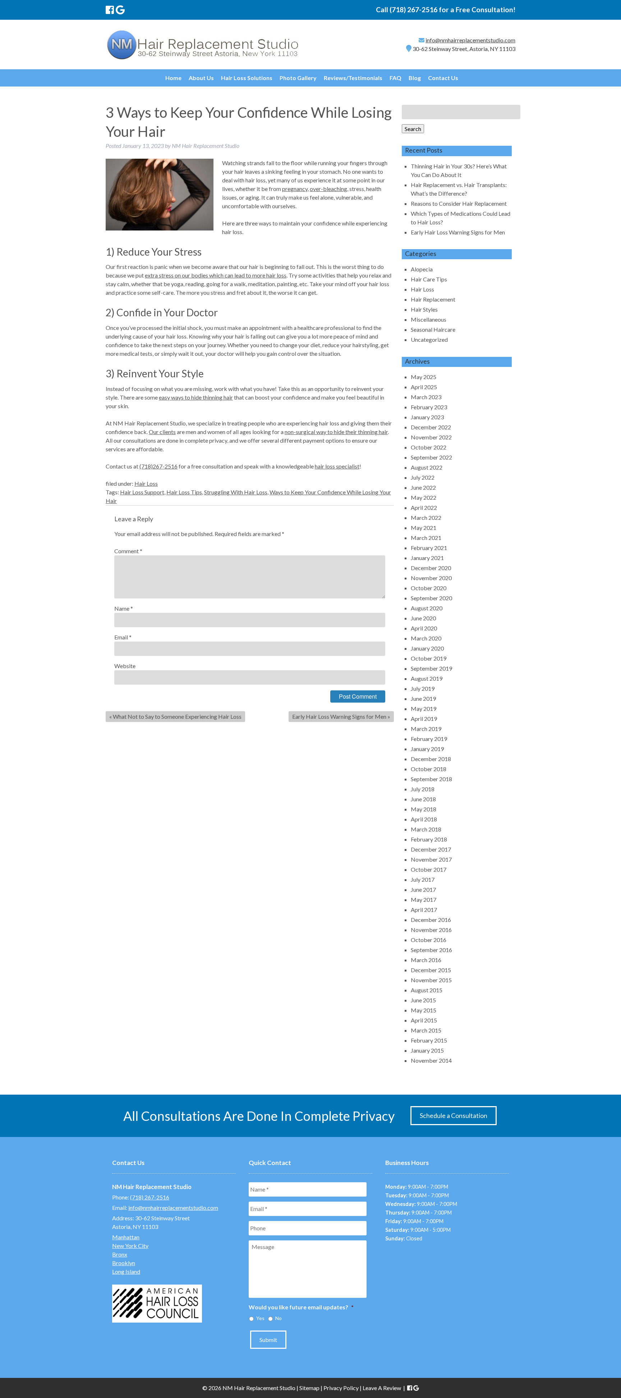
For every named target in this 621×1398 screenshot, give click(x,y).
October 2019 (428, 658)
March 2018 (426, 829)
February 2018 (429, 839)
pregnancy (295, 188)
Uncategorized (429, 339)
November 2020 (431, 577)
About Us (201, 77)
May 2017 (423, 899)
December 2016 (431, 919)
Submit (268, 1339)
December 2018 (431, 758)
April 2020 (424, 628)
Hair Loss (146, 483)
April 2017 (424, 909)
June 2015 (423, 1000)
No (278, 1318)
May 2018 (423, 809)
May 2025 (423, 376)
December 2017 (431, 849)
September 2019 (431, 668)
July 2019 (422, 688)
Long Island (126, 1271)
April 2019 (424, 718)
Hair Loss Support (142, 492)
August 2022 (426, 467)
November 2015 (431, 980)
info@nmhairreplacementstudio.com (470, 40)
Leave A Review (382, 1387)
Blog (415, 77)
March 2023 (426, 396)
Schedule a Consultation (453, 1115)
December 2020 (431, 567)
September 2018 (431, 778)
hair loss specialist (337, 466)
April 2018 (424, 819)
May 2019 (423, 708)
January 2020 (427, 648)
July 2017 (422, 879)
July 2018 (422, 789)
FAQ (395, 77)
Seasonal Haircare (433, 329)
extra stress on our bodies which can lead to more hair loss (215, 275)
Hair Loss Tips (184, 492)
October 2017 (428, 869)
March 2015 (426, 1030)
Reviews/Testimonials (353, 77)
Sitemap (309, 1387)
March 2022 (426, 517)
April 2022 (424, 507)
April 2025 (424, 386)
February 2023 (429, 407)
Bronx (119, 1254)
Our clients (162, 431)
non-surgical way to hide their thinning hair (336, 431)
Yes (260, 1318)
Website (124, 665)
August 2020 (426, 608)
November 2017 (431, 859)
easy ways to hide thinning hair (196, 397)
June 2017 (423, 889)
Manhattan (125, 1237)
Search (413, 128)
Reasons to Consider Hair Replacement (459, 203)
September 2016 (431, 949)
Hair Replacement (433, 299)
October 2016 (428, 939)
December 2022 (431, 427)
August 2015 (426, 990)
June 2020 (423, 618)
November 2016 (431, 929)
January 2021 (427, 557)
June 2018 (423, 799)
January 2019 (427, 748)
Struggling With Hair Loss (235, 492)
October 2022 (428, 447)
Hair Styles (424, 309)
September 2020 (431, 598)
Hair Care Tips (429, 279)
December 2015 (431, 969)
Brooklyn (123, 1262)
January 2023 (427, 417)
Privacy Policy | (343, 1387)
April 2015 (424, 1020)
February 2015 (429, 1040)
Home (173, 77)
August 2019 (426, 678)
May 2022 (423, 497)
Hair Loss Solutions (246, 77)
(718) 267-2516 (413, 9)
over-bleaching (328, 188)
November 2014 (431, 1060)
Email (123, 637)
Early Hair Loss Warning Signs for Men (339, 716)
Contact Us (443, 77)
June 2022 (423, 487)
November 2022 (431, 437)
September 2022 (431, 457)
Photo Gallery (298, 77)
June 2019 (423, 698)
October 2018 (428, 768)
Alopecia (422, 269)
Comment (128, 550)
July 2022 (422, 477)
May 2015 (423, 1010)
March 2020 (426, 638)
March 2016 (426, 959)
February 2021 (429, 547)
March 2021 (426, 537)
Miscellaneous (428, 319)
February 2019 (429, 738)
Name (123, 608)
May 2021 (423, 527)
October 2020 (428, 587)
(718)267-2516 (158, 466)
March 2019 (426, 728)
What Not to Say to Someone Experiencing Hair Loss (177, 716)
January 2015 (427, 1050)
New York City (130, 1245)
